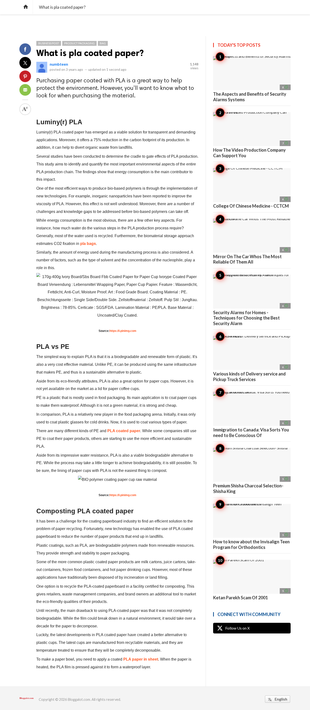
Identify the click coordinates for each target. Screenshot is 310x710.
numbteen (59, 64)
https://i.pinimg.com (122, 331)
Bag (103, 43)
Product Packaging (79, 43)
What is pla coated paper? (90, 53)
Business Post (48, 43)
